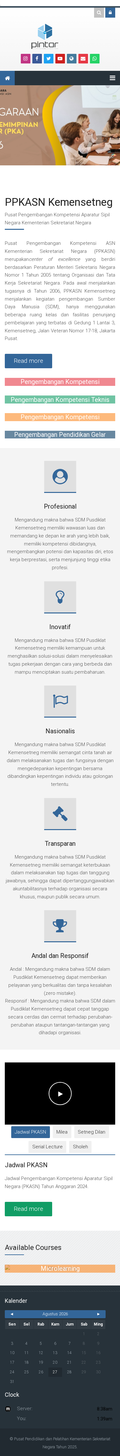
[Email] (83, 58)
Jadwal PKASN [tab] (30, 1132)
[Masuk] (110, 13)
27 (55, 1372)
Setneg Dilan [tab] (91, 1132)
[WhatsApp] (95, 58)
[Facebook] (37, 58)
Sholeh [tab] (80, 1147)
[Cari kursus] (99, 13)
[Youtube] (60, 58)
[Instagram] (25, 58)
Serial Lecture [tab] (47, 1147)
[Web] (71, 58)
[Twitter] (48, 58)
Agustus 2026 (55, 1313)
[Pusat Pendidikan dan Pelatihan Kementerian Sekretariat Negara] (44, 36)
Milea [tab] (62, 1132)
